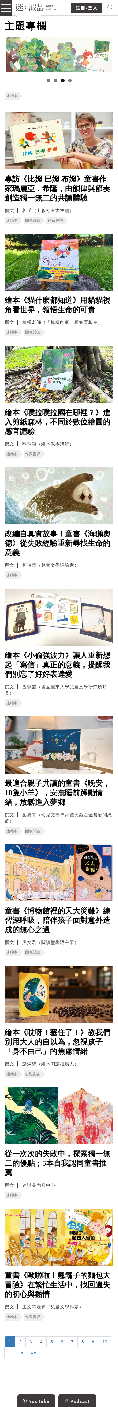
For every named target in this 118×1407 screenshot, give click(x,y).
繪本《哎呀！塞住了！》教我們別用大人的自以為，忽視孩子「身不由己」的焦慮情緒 (57, 1041)
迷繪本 (12, 96)
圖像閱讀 (32, 220)
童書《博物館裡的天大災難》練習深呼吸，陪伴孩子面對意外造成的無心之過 (57, 920)
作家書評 (32, 454)
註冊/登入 (87, 8)
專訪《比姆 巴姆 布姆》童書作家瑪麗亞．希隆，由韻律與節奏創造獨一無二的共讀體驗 (57, 188)
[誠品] (37, 7)
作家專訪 (55, 220)
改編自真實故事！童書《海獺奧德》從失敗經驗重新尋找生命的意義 (57, 543)
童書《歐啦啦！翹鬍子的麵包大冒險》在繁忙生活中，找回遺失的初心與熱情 (57, 1284)
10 (104, 1341)
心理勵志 (32, 1074)
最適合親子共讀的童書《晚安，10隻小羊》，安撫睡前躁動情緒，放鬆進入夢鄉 (57, 792)
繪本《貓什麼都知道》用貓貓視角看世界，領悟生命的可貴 (57, 305)
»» (33, 1352)
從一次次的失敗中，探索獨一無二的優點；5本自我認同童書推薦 (57, 1163)
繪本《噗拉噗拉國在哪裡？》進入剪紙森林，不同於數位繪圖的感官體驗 (57, 421)
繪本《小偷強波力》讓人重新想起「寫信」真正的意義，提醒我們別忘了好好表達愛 (57, 664)
